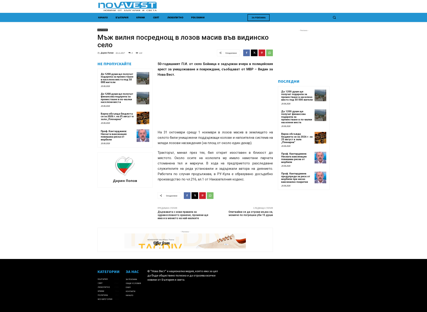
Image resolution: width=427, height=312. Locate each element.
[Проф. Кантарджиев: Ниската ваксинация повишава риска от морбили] (143, 135)
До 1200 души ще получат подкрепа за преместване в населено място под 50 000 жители (117, 78)
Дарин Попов (107, 52)
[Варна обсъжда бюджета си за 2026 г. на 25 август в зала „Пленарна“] (143, 118)
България (102, 30)
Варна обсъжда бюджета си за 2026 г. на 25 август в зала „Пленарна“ (117, 116)
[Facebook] (246, 53)
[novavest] (222, 6)
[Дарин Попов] (125, 166)
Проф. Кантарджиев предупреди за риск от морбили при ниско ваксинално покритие (295, 177)
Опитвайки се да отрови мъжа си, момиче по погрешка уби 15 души (251, 213)
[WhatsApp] (269, 53)
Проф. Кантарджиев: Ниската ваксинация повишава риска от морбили (114, 135)
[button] (334, 17)
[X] (254, 53)
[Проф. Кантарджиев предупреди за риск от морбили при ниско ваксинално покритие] (320, 177)
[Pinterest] (262, 53)
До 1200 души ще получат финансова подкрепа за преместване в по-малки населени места (117, 98)
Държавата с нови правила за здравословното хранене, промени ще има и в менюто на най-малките (183, 215)
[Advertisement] (215, 105)
